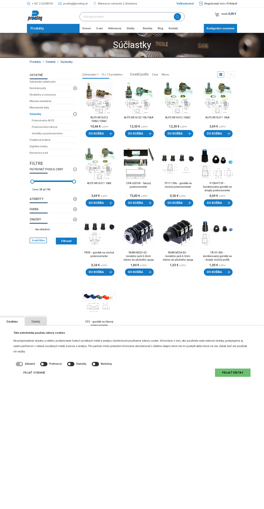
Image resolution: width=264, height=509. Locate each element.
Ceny (155, 74)
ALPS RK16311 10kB (99, 183)
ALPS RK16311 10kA (217, 117)
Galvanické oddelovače (42, 81)
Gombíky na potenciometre (47, 133)
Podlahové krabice (40, 139)
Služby (131, 28)
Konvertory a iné (39, 152)
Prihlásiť (232, 3)
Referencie (114, 28)
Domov (86, 28)
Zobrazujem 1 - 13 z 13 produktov (102, 74)
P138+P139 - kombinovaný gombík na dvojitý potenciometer (217, 187)
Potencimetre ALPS (43, 120)
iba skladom (42, 229)
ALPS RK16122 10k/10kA (138, 117)
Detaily (35, 321)
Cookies (12, 321)
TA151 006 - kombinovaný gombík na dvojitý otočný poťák (217, 256)
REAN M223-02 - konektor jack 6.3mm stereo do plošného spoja (138, 256)
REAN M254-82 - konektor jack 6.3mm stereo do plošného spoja (178, 256)
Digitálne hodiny (39, 146)
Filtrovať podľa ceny (46, 169)
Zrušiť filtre (38, 240)
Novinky (147, 28)
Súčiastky (67, 62)
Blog (160, 28)
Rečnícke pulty (38, 88)
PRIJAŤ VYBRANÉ (34, 372)
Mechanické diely (39, 107)
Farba (34, 209)
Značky (35, 219)
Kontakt (173, 28)
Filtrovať (66, 241)
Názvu (165, 74)
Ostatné (50, 62)
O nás (99, 28)
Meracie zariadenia (40, 101)
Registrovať (211, 3)
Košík (229, 13)
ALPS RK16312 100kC (178, 117)
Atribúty (36, 199)
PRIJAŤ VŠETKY (232, 372)
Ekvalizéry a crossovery (43, 94)
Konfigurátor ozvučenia (220, 28)
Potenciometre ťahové (44, 127)
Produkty (37, 28)
